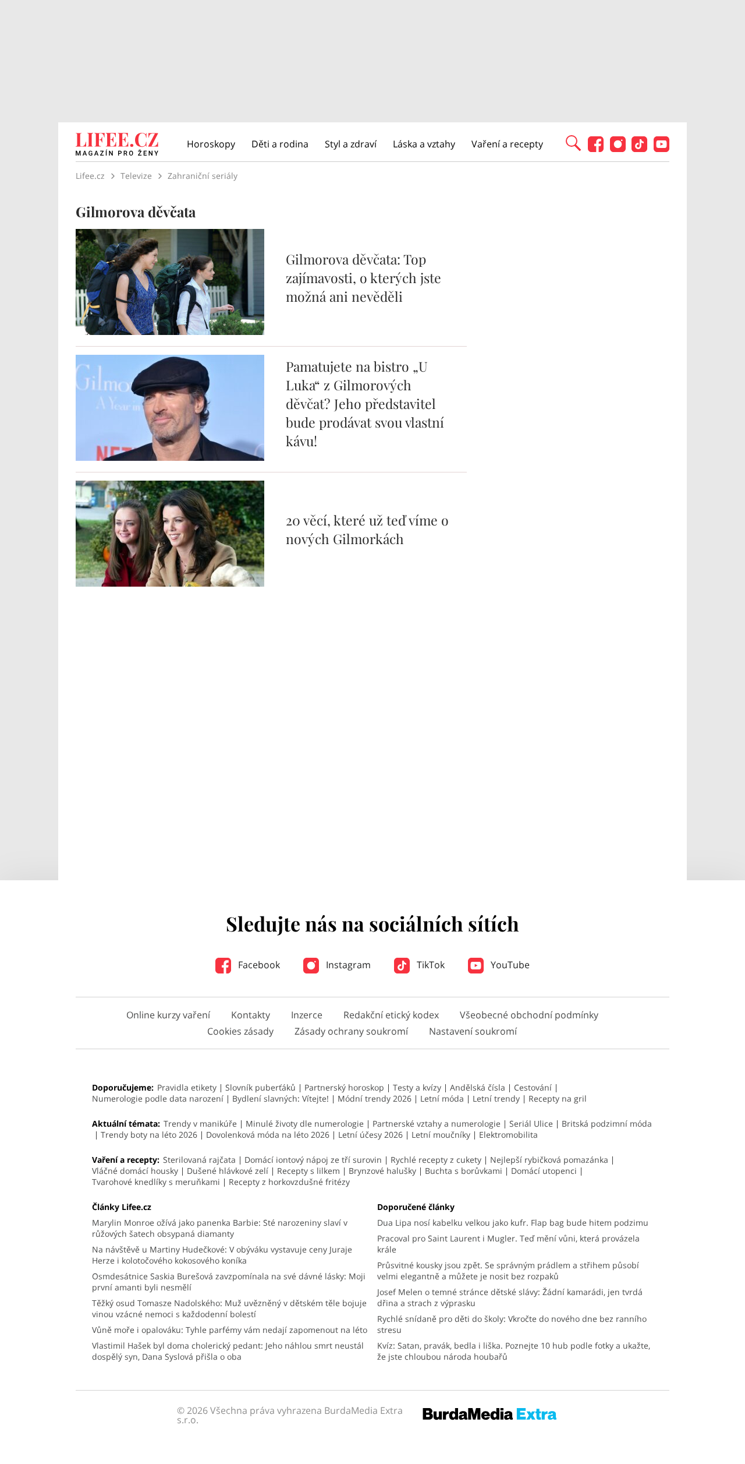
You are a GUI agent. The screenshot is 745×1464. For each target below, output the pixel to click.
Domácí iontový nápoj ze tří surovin (313, 1159)
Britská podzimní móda (607, 1123)
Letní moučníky (440, 1134)
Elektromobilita (508, 1134)
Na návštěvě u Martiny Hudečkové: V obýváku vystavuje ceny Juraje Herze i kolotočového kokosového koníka (222, 1255)
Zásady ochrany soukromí (351, 1031)
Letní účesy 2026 (370, 1134)
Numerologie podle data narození (158, 1098)
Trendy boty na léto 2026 (149, 1134)
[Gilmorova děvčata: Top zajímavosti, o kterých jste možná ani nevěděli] (170, 331)
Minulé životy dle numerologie (305, 1123)
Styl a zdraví (351, 143)
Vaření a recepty (507, 143)
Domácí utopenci (544, 1170)
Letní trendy (496, 1098)
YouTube (509, 964)
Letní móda (442, 1098)
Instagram (347, 964)
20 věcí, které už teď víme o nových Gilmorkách (367, 529)
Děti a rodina (279, 143)
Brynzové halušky (382, 1170)
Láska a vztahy (424, 143)
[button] (573, 142)
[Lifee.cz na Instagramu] (618, 148)
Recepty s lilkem (308, 1170)
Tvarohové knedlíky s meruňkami (156, 1181)
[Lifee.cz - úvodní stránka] (117, 145)
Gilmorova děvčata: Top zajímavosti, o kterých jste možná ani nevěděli (363, 277)
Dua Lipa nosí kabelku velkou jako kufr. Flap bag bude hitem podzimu (512, 1222)
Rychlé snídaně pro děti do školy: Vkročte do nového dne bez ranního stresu (512, 1324)
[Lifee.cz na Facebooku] (596, 148)
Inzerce (306, 1014)
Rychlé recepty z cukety (436, 1159)
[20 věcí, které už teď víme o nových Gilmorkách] (170, 583)
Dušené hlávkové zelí (227, 1170)
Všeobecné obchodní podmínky (529, 1014)
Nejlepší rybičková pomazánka (549, 1159)
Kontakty (250, 1014)
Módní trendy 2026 (374, 1098)
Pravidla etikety (187, 1087)
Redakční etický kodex (391, 1014)
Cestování (533, 1087)
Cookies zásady (240, 1031)
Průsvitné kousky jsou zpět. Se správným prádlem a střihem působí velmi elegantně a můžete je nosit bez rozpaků (508, 1271)
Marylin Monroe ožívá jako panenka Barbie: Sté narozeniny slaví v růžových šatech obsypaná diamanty (219, 1228)
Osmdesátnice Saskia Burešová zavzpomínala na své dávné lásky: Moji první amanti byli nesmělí (229, 1282)
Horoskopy (211, 143)
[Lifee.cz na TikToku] (639, 148)
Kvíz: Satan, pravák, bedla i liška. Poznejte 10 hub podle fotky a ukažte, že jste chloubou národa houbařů (513, 1351)
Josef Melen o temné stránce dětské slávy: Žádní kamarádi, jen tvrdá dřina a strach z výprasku (510, 1297)
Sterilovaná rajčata (199, 1159)
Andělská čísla (477, 1087)
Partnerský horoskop (344, 1087)
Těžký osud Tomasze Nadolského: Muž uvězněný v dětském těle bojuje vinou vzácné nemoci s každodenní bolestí (229, 1308)
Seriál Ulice (531, 1123)
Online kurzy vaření (168, 1014)
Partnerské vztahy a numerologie (436, 1123)
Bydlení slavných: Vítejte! (280, 1098)
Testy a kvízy (417, 1087)
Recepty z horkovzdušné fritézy (289, 1181)
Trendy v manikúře (200, 1123)
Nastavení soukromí (473, 1031)
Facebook (258, 964)
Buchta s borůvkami (463, 1170)
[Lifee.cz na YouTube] (661, 148)
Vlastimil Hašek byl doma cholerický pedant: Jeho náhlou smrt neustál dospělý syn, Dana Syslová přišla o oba (228, 1351)
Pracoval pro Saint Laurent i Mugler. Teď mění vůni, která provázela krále (508, 1244)
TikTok (429, 964)
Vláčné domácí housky (135, 1170)
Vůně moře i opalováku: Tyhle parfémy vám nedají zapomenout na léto (229, 1329)
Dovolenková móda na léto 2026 (267, 1134)
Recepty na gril (557, 1098)
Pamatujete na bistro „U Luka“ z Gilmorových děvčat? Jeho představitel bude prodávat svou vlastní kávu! (365, 403)
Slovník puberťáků (260, 1087)
